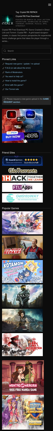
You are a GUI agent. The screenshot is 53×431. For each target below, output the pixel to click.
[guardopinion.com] (22, 160)
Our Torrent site (12, 89)
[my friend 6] (22, 187)
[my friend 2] (22, 170)
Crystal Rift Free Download (27, 16)
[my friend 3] (22, 178)
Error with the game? (14, 85)
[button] (49, 4)
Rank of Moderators (13, 72)
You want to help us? (14, 76)
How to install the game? (15, 80)
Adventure (21, 21)
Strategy (20, 26)
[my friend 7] (22, 197)
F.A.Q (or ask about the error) (18, 67)
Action (46, 19)
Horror (30, 24)
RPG (45, 24)
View (22, 222)
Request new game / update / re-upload (22, 63)
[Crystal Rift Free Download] (7, 20)
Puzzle (38, 24)
